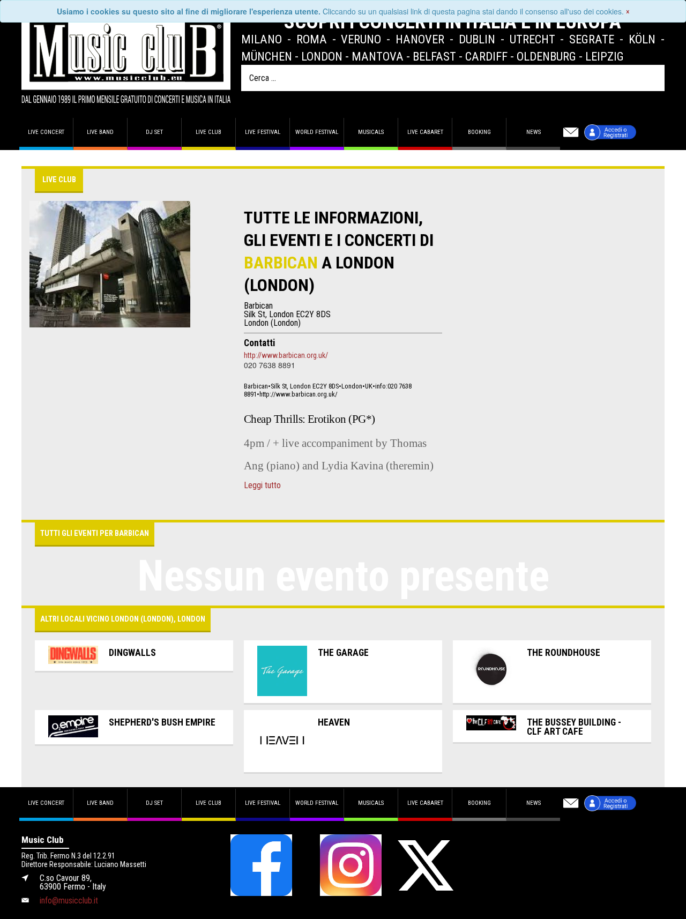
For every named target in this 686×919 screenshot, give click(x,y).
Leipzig (604, 56)
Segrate (591, 39)
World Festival (316, 132)
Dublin (477, 39)
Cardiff (486, 56)
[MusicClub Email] (570, 132)
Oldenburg (546, 56)
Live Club (208, 132)
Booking (479, 132)
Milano (261, 39)
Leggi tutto (262, 485)
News (533, 132)
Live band (100, 132)
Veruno (361, 39)
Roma (311, 39)
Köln (642, 39)
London (321, 56)
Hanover (420, 39)
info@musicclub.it (69, 900)
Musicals (371, 132)
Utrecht (532, 39)
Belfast (434, 56)
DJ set (154, 132)
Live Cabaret (425, 132)
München (266, 56)
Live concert (46, 132)
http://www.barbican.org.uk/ (286, 355)
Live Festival (262, 132)
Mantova (378, 56)
